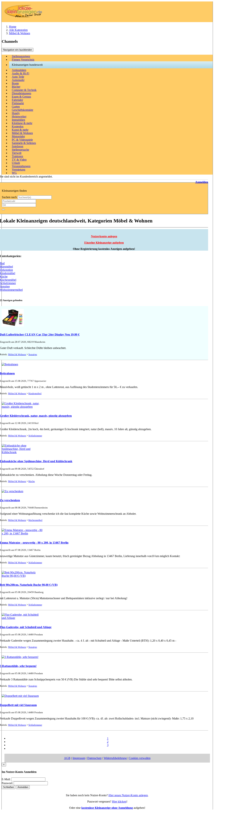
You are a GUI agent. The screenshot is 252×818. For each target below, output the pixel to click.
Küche (31, 481)
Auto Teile (18, 76)
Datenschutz (94, 758)
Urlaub (16, 162)
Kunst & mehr (20, 129)
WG (14, 172)
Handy (16, 113)
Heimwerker (19, 116)
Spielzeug (17, 146)
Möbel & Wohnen (19, 33)
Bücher (16, 86)
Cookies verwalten (140, 758)
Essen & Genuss (21, 96)
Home (12, 26)
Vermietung (18, 169)
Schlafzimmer (35, 435)
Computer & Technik (24, 90)
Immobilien (18, 119)
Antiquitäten (19, 70)
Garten (16, 106)
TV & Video (19, 159)
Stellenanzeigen (21, 56)
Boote (15, 83)
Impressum (79, 758)
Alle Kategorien (18, 29)
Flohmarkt (18, 103)
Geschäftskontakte (22, 109)
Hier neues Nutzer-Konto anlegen (128, 795)
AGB (67, 758)
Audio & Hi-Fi (20, 73)
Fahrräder (17, 99)
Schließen (8, 787)
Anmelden (201, 182)
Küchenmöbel (35, 520)
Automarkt (18, 80)
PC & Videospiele (22, 139)
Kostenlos (17, 126)
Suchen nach (9, 197)
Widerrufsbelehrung (115, 758)
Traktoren (17, 156)
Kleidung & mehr (22, 123)
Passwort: (7, 783)
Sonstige (32, 354)
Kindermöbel (35, 393)
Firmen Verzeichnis (23, 59)
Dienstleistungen (21, 93)
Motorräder (18, 136)
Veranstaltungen (21, 166)
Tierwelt (16, 153)
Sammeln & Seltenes (24, 143)
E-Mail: (6, 779)
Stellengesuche (20, 149)
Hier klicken (119, 801)
